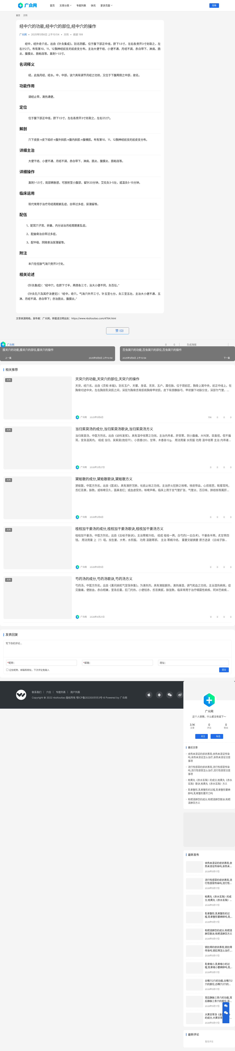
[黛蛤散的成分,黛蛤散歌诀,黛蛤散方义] (37, 497)
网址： (163, 662)
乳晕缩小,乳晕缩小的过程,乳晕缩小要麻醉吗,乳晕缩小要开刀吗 (217, 967)
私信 (218, 736)
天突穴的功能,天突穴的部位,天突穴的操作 (107, 379)
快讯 (93, 5)
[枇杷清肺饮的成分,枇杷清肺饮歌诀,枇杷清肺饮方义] (194, 934)
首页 (52, 5)
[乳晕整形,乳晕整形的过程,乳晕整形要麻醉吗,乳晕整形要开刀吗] (194, 917)
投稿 (214, 5)
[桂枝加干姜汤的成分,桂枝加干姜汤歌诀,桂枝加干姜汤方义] (37, 547)
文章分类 (64, 5)
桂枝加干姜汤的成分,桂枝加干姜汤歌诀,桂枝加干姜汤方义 (119, 529)
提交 (224, 669)
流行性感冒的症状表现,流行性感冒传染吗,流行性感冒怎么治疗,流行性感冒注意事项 (209, 770)
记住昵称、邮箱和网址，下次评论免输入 (28, 669)
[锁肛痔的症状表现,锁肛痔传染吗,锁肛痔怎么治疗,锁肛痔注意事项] (194, 951)
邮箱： (87, 662)
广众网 (23, 34)
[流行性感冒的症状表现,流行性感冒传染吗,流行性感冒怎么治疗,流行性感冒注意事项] (194, 884)
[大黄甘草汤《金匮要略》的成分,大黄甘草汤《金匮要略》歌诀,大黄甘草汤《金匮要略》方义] (194, 1018)
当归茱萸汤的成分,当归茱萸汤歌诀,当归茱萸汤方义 (114, 429)
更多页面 (105, 5)
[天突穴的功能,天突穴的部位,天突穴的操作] (37, 397)
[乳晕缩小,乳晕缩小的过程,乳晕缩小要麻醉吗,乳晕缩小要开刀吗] (194, 968)
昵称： (11, 662)
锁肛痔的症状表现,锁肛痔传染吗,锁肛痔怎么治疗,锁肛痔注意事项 (218, 950)
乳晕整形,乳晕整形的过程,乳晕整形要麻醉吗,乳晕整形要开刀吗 (217, 917)
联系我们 (36, 692)
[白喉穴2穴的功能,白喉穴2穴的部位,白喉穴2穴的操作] (194, 984)
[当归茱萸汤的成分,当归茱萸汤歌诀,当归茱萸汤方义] (37, 447)
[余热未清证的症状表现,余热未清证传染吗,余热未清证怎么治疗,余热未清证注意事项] (194, 867)
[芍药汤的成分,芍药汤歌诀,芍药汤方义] (37, 597)
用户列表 (75, 692)
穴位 (48, 692)
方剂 (66, 34)
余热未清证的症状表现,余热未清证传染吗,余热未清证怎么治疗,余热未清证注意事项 (209, 757)
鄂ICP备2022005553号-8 (90, 697)
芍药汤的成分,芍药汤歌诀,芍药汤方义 (103, 579)
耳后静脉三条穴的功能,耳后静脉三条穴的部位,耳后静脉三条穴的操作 (218, 1001)
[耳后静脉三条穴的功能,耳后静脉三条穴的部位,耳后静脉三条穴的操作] (194, 1001)
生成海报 (191, 344)
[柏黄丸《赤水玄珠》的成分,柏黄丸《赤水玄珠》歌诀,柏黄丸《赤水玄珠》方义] (194, 900)
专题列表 (81, 5)
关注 (203, 736)
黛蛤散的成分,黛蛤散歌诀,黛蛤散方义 (103, 479)
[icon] (149, 694)
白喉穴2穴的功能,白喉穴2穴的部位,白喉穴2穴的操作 (218, 984)
